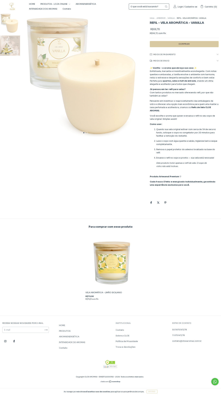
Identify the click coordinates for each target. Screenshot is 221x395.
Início (152, 18)
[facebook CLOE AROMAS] (14, 341)
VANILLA (171, 18)
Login (180, 6)
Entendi (152, 391)
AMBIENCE (161, 18)
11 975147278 (178, 335)
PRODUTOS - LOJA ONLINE (54, 4)
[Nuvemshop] (110, 382)
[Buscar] (166, 6)
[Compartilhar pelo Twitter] (158, 202)
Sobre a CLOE (122, 335)
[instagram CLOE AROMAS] (5, 341)
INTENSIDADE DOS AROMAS (43, 9)
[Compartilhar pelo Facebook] (151, 202)
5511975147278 (179, 329)
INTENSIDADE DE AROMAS (72, 342)
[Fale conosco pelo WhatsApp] (215, 381)
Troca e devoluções (125, 347)
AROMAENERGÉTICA (86, 4)
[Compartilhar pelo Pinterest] (165, 202)
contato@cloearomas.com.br (187, 341)
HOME (32, 4)
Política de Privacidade (127, 341)
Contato (67, 9)
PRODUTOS (65, 331)
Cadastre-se (191, 6)
